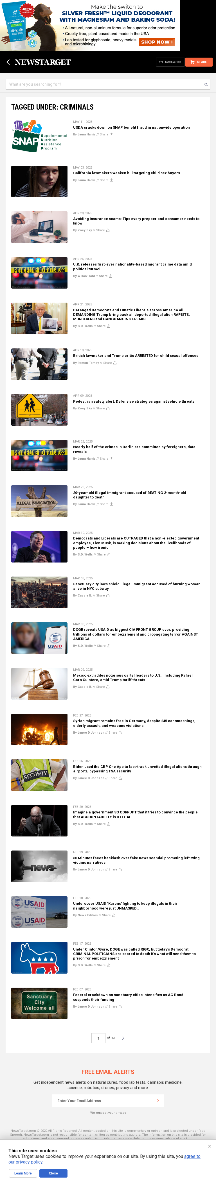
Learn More (23, 1173)
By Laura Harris (84, 134)
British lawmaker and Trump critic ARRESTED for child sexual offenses (135, 355)
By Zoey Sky (82, 230)
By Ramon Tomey (86, 363)
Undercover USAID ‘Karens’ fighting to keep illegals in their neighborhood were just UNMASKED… (125, 905)
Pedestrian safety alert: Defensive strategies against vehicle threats (133, 401)
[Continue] (158, 1100)
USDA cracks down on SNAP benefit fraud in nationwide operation (131, 127)
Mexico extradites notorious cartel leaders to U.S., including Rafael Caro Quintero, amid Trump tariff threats (133, 677)
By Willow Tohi (84, 276)
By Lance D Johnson (88, 732)
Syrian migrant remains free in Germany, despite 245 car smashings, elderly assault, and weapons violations (134, 723)
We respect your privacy (108, 1113)
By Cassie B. (82, 595)
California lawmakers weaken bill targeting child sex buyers (126, 173)
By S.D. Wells (83, 326)
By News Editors (85, 915)
